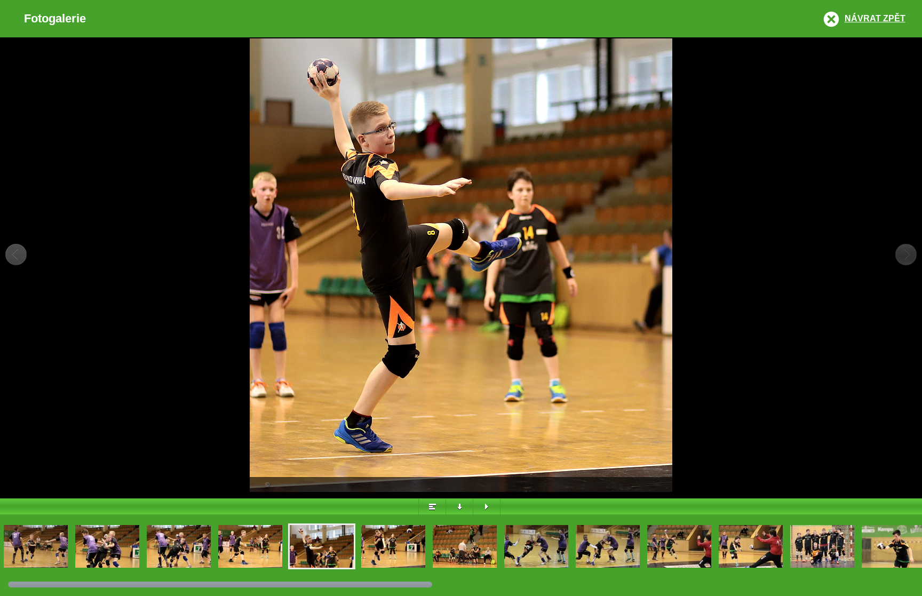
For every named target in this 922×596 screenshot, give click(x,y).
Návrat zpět (875, 18)
